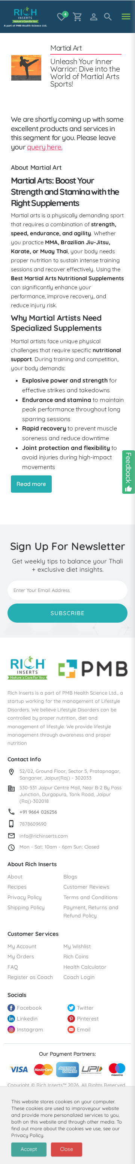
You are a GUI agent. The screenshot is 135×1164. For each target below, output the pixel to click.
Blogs (70, 876)
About (15, 876)
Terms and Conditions (90, 897)
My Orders (21, 956)
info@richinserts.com (44, 836)
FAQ (13, 967)
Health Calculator (84, 967)
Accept (29, 1149)
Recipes (17, 886)
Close (66, 1149)
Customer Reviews (86, 886)
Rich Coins (75, 956)
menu (126, 17)
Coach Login (78, 977)
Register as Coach (30, 977)
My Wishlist (77, 946)
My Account (22, 946)
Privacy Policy (25, 897)
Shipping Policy (26, 907)
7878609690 (33, 824)
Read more (31, 483)
